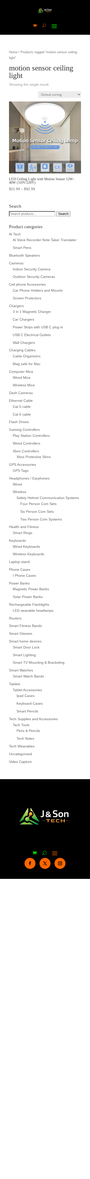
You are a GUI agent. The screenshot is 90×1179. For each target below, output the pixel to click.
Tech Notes (25, 738)
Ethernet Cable (21, 401)
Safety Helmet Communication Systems (47, 498)
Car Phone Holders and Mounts (38, 290)
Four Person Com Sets (38, 504)
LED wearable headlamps (33, 610)
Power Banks (19, 583)
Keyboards (17, 541)
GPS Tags (20, 471)
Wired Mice (21, 378)
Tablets (14, 684)
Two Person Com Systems (41, 519)
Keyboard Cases (29, 703)
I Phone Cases (24, 576)
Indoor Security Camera (31, 269)
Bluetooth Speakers (24, 255)
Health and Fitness (24, 527)
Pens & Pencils (28, 731)
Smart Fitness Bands (25, 626)
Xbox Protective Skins (33, 457)
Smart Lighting (24, 655)
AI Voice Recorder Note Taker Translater (44, 240)
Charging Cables (22, 350)
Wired (17, 484)
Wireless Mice (24, 385)
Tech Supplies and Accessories (33, 719)
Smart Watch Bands (28, 676)
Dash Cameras (21, 393)
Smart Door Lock (26, 647)
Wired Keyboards (26, 547)
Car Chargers (23, 319)
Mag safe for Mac (26, 364)
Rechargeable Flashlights (29, 604)
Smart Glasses (20, 633)
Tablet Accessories (27, 690)
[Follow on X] (45, 863)
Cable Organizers (26, 356)
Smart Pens (22, 248)
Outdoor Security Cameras (34, 277)
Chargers (16, 306)
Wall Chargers (24, 343)
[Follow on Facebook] (30, 863)
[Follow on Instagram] (60, 863)
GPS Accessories (22, 465)
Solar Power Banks (28, 597)
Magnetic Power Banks (31, 589)
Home (13, 52)
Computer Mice (21, 372)
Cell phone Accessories (27, 284)
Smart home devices (25, 641)
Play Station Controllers (31, 436)
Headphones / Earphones (29, 478)
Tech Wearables (21, 746)
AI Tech (15, 234)
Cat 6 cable (22, 414)
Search (63, 214)
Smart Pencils (27, 711)
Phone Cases (19, 570)
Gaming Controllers (24, 430)
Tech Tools (21, 725)
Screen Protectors (27, 298)
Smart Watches (21, 670)
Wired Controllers (26, 443)
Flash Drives (19, 422)
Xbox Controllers (26, 451)
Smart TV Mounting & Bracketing (38, 662)
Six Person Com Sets (37, 512)
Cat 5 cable (22, 407)
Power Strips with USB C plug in (38, 327)
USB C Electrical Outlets (32, 335)
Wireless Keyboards (28, 554)
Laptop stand (19, 562)
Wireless (19, 492)
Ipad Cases (25, 696)
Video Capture (20, 762)
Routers (15, 618)
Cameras (16, 263)
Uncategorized (20, 754)
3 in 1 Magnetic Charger (32, 312)
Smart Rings (22, 533)
